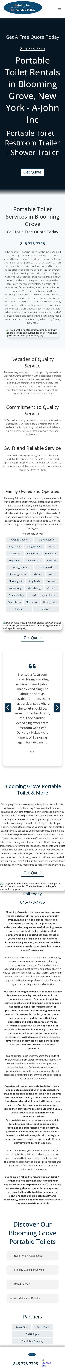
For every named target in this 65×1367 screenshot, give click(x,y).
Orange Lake (50, 602)
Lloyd (33, 595)
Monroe (45, 608)
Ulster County (46, 539)
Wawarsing (15, 588)
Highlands (34, 581)
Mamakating (34, 588)
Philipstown (32, 602)
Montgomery (20, 567)
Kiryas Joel (14, 546)
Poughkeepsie (34, 546)
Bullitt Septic (32, 1334)
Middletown (15, 553)
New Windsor (33, 560)
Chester (51, 588)
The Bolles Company (32, 1341)
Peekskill (51, 560)
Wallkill (52, 546)
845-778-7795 (32, 48)
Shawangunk (15, 581)
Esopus (19, 608)
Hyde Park (46, 567)
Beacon (52, 574)
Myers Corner (48, 595)
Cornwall (51, 581)
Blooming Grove (17, 574)
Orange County (19, 539)
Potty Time (43, 1327)
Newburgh (50, 553)
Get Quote (32, 172)
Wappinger (15, 560)
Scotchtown (14, 602)
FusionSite (21, 1327)
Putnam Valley (16, 595)
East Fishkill (33, 553)
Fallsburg (37, 574)
